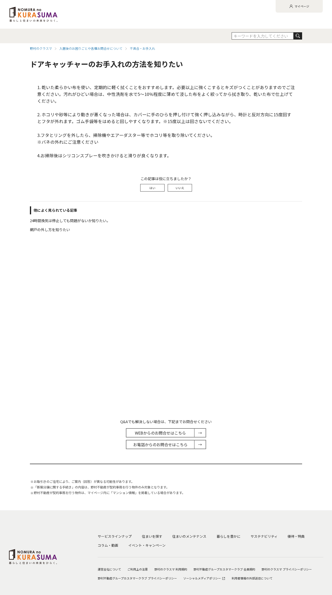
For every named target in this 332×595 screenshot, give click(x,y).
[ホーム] (33, 14)
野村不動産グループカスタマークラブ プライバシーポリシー (137, 578)
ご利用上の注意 (137, 569)
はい (152, 188)
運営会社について (109, 569)
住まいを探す (152, 536)
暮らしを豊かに (228, 536)
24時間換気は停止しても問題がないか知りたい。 (70, 220)
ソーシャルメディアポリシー (202, 578)
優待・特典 (296, 536)
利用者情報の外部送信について (252, 578)
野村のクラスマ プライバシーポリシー (287, 569)
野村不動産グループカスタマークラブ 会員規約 (224, 569)
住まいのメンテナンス (189, 536)
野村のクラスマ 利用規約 (170, 569)
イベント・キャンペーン (147, 545)
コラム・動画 (108, 545)
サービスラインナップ (115, 536)
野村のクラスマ (41, 48)
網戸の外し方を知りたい (50, 229)
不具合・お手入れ (142, 48)
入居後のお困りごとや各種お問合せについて (90, 48)
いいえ (179, 188)
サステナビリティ (264, 536)
